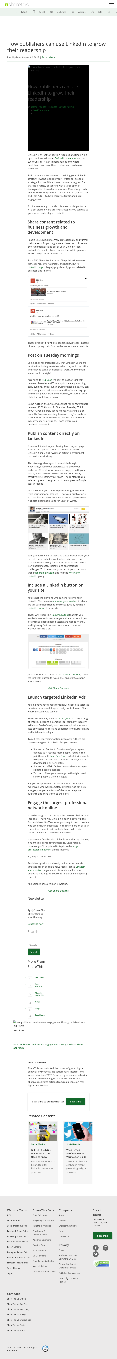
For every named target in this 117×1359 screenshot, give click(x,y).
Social (42, 12)
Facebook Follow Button (18, 1257)
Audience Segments (42, 1240)
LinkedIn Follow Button (18, 1262)
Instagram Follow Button (18, 1252)
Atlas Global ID (40, 1266)
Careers (62, 1220)
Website (82, 12)
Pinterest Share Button (17, 1241)
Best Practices (50, 106)
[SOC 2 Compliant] (45, 1348)
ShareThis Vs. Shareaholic (19, 1320)
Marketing (61, 12)
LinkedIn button (36, 608)
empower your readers (65, 601)
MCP (9, 1215)
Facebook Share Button (18, 1231)
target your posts (67, 718)
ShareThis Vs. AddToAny (18, 1309)
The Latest (39, 977)
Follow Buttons (14, 1246)
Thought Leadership (39, 994)
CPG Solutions (39, 1255)
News (37, 1002)
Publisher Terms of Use (69, 1273)
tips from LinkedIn (44, 572)
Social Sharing (66, 106)
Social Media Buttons (17, 1225)
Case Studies (40, 1015)
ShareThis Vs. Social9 (17, 1325)
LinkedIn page (35, 267)
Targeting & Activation (43, 1220)
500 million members (66, 158)
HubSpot (47, 379)
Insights (38, 1008)
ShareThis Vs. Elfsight (17, 1314)
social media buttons (69, 674)
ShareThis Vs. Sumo (16, 1330)
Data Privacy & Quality (43, 1261)
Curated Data (39, 1245)
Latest (24, 12)
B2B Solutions (39, 1250)
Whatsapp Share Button (18, 1236)
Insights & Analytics (42, 1225)
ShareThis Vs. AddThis (17, 1304)
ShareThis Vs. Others (16, 1298)
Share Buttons (13, 1220)
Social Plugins (13, 1268)
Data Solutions (40, 1215)
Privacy (62, 1250)
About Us (63, 1215)
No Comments (41, 110)
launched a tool (60, 614)
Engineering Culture (68, 1225)
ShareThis (36, 106)
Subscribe (75, 1101)
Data (100, 12)
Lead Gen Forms (58, 756)
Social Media (48, 57)
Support (10, 1273)
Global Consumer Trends (44, 1271)
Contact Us (64, 1236)
